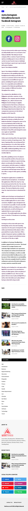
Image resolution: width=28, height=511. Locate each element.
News (3, 401)
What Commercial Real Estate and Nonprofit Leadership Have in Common (19, 315)
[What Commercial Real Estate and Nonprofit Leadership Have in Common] (6, 315)
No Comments (10, 27)
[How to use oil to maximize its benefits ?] (6, 325)
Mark (4, 25)
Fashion (3, 381)
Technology (4, 411)
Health (3, 389)
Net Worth (4, 399)
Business (4, 369)
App (3, 364)
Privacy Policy (17, 502)
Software (4, 408)
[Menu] (3, 2)
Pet (2, 404)
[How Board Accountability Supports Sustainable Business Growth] (6, 306)
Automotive (4, 366)
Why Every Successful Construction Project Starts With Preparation (18, 342)
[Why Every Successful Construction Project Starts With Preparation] (6, 343)
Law (3, 394)
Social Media (5, 406)
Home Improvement (6, 391)
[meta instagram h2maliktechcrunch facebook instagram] (14, 39)
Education (4, 374)
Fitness (3, 384)
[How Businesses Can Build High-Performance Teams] (6, 352)
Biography (4, 379)
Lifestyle (4, 396)
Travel (3, 413)
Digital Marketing (6, 371)
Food (3, 386)
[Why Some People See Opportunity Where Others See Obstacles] (6, 333)
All (3, 11)
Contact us (9, 502)
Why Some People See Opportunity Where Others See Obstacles (18, 333)
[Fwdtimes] (14, 2)
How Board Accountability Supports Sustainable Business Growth (19, 305)
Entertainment (5, 376)
